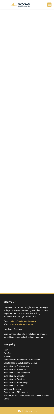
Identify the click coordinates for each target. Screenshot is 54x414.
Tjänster (7, 356)
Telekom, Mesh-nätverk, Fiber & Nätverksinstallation (27, 395)
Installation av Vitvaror (13, 386)
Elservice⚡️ (10, 302)
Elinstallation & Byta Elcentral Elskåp (20, 363)
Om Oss (7, 353)
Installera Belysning (12, 389)
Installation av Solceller (14, 376)
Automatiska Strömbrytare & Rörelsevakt (22, 360)
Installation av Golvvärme (15, 369)
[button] (49, 5)
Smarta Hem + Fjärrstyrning (16, 392)
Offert (6, 399)
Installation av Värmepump (16, 382)
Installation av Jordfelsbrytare (17, 373)
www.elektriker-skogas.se (21, 324)
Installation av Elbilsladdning (16, 366)
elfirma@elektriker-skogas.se (23, 321)
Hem (6, 350)
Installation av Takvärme (14, 379)
